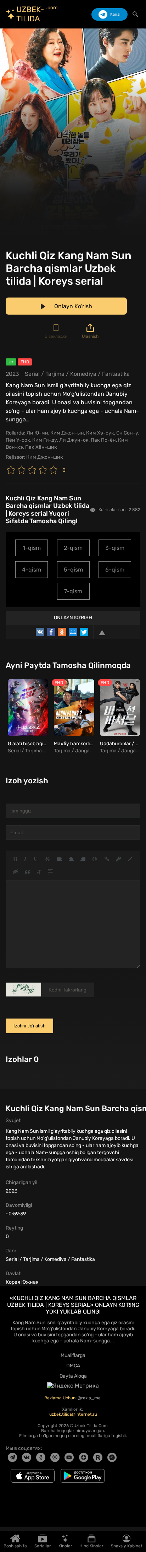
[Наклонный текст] (25, 859)
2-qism (73, 547)
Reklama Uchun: (61, 1397)
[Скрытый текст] (16, 872)
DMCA (73, 1366)
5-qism (73, 569)
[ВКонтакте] (40, 632)
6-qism (114, 569)
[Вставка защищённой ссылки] (118, 859)
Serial (32, 373)
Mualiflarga (73, 1355)
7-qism (73, 591)
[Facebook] (51, 632)
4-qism (31, 569)
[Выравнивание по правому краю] (83, 859)
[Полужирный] (15, 859)
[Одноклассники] (62, 632)
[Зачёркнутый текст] (47, 859)
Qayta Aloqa (73, 1376)
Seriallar (42, 1545)
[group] (27, 716)
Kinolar (65, 1545)
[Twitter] (84, 632)
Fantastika (116, 373)
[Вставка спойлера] (51, 872)
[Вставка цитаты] (27, 872)
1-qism (32, 547)
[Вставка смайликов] (95, 859)
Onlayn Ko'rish (73, 618)
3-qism (114, 547)
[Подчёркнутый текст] (36, 859)
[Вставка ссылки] (107, 859)
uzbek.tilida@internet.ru (73, 1414)
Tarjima (54, 373)
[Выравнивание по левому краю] (60, 859)
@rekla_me (90, 1397)
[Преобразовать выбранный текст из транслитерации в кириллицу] (39, 872)
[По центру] (71, 859)
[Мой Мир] (73, 632)
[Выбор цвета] (130, 859)
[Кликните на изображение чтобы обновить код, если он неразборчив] (23, 989)
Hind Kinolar (91, 1545)
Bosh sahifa (15, 1545)
